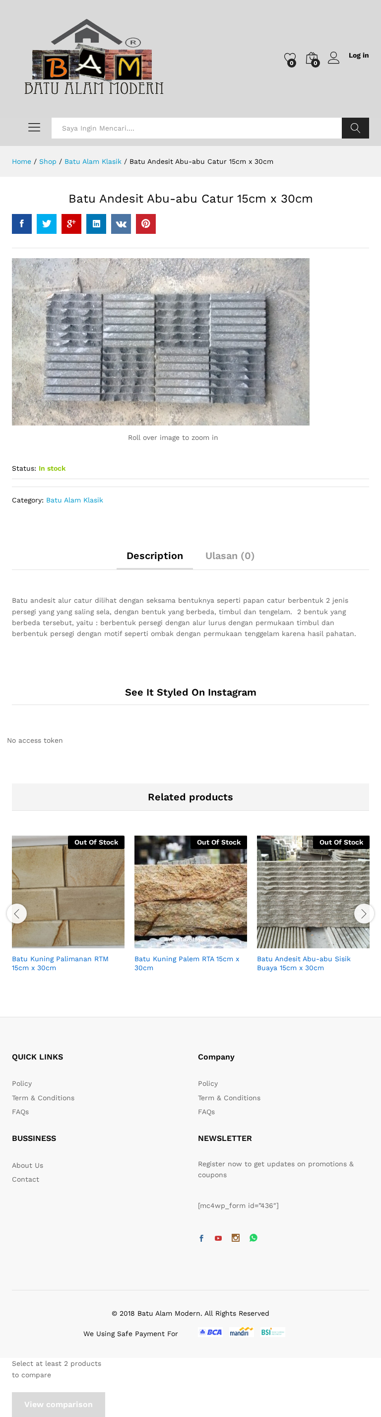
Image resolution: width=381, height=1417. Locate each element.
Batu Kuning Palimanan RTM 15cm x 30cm (60, 963)
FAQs (20, 1112)
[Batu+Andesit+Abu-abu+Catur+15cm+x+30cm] (47, 224)
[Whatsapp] (253, 1238)
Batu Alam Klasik (74, 500)
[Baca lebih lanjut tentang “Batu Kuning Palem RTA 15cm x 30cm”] (166, 942)
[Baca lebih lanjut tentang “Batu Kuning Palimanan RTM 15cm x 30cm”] (44, 942)
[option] (68, 913)
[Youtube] (218, 1238)
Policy (22, 1083)
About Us (27, 1165)
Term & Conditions (43, 1098)
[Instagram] (236, 1238)
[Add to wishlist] (89, 942)
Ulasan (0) (230, 556)
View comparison (58, 1404)
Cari (355, 128)
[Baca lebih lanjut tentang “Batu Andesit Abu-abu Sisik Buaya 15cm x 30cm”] (289, 942)
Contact (25, 1179)
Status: (24, 468)
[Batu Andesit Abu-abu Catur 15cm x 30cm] (22, 224)
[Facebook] (201, 1238)
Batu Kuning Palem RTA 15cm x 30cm (186, 963)
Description (155, 556)
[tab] (155, 560)
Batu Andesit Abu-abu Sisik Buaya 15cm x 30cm (304, 963)
